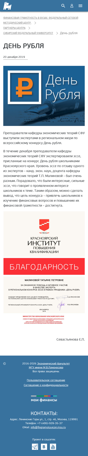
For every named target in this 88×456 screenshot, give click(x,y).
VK (44, 447)
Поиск (63, 5)
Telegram (35, 447)
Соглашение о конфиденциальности (46, 385)
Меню (80, 5)
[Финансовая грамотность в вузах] (7, 6)
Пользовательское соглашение (46, 380)
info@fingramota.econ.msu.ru (48, 427)
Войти (72, 5)
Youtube (53, 447)
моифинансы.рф (44, 399)
